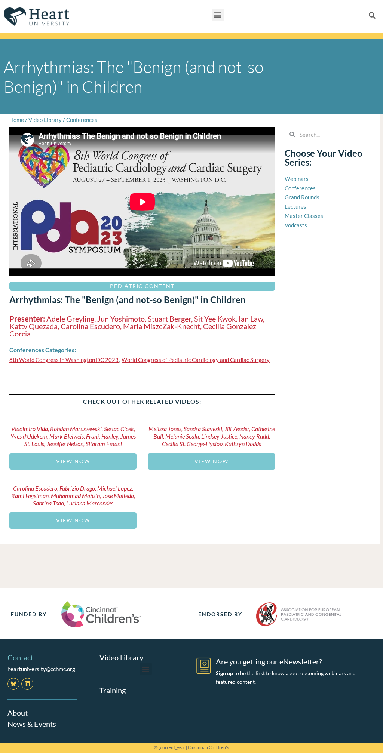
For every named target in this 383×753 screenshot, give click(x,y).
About (17, 712)
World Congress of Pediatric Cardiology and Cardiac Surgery (196, 359)
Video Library (45, 119)
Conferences (81, 119)
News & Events (31, 723)
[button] (218, 15)
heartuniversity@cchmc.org (41, 669)
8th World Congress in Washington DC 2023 (64, 359)
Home (16, 119)
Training (112, 690)
